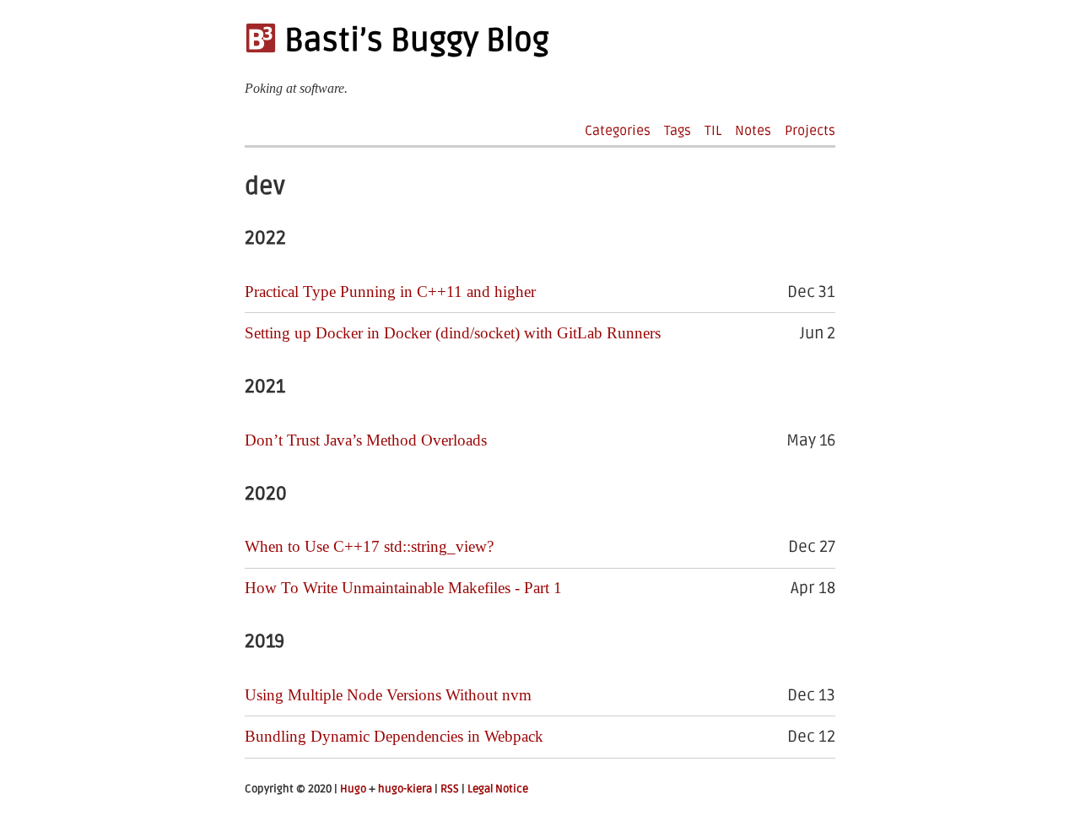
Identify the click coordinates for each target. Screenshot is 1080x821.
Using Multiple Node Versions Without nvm (388, 695)
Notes (753, 130)
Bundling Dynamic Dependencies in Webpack (394, 736)
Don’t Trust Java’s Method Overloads (366, 440)
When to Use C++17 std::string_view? (369, 546)
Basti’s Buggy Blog (413, 40)
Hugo (353, 789)
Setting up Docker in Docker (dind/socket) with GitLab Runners (453, 333)
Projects (810, 130)
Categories (618, 130)
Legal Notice (497, 789)
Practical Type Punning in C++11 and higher (390, 291)
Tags (677, 130)
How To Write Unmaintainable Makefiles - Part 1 (403, 588)
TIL (713, 130)
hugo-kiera (405, 789)
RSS (449, 789)
